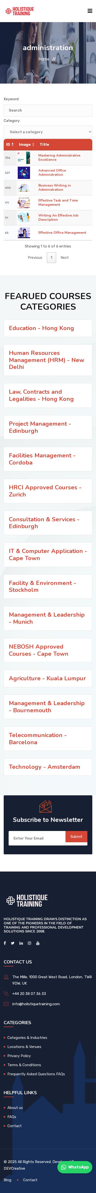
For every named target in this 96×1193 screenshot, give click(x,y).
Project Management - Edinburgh (40, 427)
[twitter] (13, 943)
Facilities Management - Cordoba (42, 458)
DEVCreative (14, 1168)
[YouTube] (38, 943)
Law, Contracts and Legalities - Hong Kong (41, 395)
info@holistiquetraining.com (36, 1004)
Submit (76, 836)
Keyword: (11, 99)
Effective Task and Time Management (58, 202)
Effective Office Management (62, 232)
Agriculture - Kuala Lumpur (47, 678)
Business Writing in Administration (54, 187)
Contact (14, 1126)
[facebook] (5, 943)
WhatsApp (78, 1167)
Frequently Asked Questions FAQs (36, 1074)
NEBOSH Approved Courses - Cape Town (38, 650)
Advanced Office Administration (52, 172)
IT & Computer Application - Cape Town (48, 554)
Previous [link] (35, 257)
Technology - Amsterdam (44, 767)
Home (44, 59)
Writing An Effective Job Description (58, 217)
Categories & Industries (27, 1037)
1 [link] (51, 257)
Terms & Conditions (24, 1065)
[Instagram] (29, 943)
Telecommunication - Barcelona (38, 738)
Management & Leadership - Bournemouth (47, 706)
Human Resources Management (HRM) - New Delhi (46, 360)
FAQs (11, 1117)
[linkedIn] (21, 943)
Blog (7, 1180)
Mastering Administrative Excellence (59, 157)
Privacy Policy (19, 1056)
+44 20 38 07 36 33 (29, 993)
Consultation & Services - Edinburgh (44, 522)
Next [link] (65, 257)
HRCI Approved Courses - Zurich (45, 490)
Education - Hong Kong (41, 328)
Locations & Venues (24, 1047)
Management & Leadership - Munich (47, 618)
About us (15, 1108)
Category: (12, 120)
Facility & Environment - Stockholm (42, 586)
